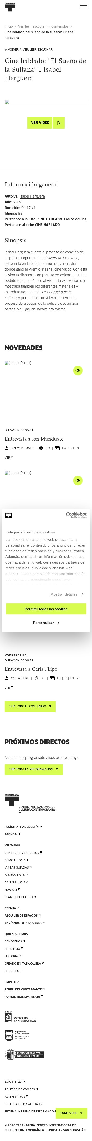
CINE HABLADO (47, 225)
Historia (11, 956)
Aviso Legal (13, 1082)
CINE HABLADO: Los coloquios (62, 219)
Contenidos (59, 26)
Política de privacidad (22, 1104)
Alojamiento (15, 875)
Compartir (68, 1113)
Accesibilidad (15, 882)
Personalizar (43, 623)
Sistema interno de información (30, 1111)
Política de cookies (20, 1089)
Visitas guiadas (17, 867)
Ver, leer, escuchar (32, 26)
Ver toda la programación (31, 769)
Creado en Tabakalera (23, 963)
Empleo (10, 982)
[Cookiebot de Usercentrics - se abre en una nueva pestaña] (66, 515)
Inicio (9, 26)
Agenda (11, 834)
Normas (11, 890)
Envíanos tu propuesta (23, 923)
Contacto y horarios (22, 853)
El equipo (12, 971)
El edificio (12, 949)
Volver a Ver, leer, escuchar (30, 49)
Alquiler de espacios (21, 915)
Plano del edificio (19, 897)
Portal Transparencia (22, 997)
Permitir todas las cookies (46, 609)
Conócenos (13, 941)
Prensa (10, 908)
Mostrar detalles (64, 594)
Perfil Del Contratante (23, 989)
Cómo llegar (15, 860)
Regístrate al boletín (22, 827)
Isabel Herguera (32, 196)
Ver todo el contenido (27, 706)
